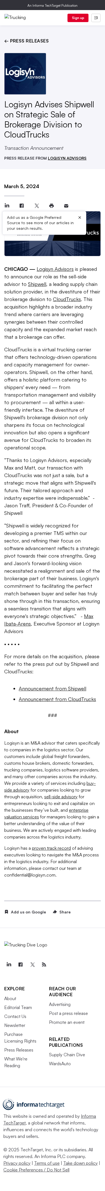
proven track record (51, 848)
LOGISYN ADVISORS (67, 158)
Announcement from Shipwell (52, 688)
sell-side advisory (61, 796)
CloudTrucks (67, 299)
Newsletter (14, 1025)
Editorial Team (18, 1007)
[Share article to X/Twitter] (36, 206)
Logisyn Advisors (55, 269)
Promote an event (67, 1022)
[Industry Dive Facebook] (20, 964)
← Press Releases (26, 41)
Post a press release (68, 1013)
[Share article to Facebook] (22, 206)
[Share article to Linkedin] (7, 206)
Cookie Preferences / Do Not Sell (36, 1170)
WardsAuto (60, 1063)
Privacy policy (17, 1163)
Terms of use (47, 1163)
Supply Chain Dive (67, 1054)
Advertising (60, 1004)
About (10, 998)
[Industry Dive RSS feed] (44, 964)
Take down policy (80, 1163)
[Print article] (51, 206)
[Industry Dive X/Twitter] (32, 964)
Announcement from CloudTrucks (57, 699)
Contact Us (15, 1016)
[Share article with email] (66, 206)
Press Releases (18, 1050)
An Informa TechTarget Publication (52, 5)
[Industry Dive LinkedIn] (9, 964)
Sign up (78, 18)
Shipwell (37, 284)
